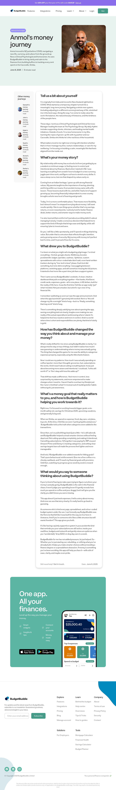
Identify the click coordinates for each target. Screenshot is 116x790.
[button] (70, 11)
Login (92, 11)
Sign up (78, 3)
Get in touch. (59, 564)
